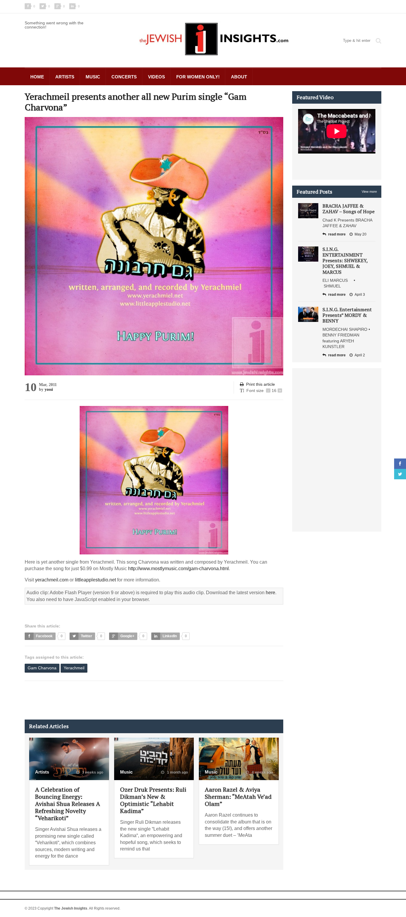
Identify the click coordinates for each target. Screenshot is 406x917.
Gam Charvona (42, 667)
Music (93, 76)
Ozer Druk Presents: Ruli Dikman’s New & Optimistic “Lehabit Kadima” (153, 800)
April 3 (360, 294)
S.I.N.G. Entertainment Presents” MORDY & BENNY (347, 315)
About (239, 76)
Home (37, 76)
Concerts (124, 76)
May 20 (360, 234)
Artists (64, 76)
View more (369, 191)
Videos (156, 76)
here (270, 592)
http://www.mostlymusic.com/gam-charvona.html (178, 568)
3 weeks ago (92, 772)
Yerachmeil (74, 667)
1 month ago (177, 772)
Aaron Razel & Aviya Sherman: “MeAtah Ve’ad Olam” (238, 796)
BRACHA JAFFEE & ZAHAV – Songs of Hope (348, 209)
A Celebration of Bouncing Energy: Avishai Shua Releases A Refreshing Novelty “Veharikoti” (67, 803)
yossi (49, 389)
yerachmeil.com (51, 579)
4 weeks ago (262, 772)
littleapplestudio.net (95, 579)
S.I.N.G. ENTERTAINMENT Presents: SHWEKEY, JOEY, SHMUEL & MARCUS (345, 260)
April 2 (360, 355)
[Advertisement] (133, 700)
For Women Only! (198, 76)
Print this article (260, 384)
